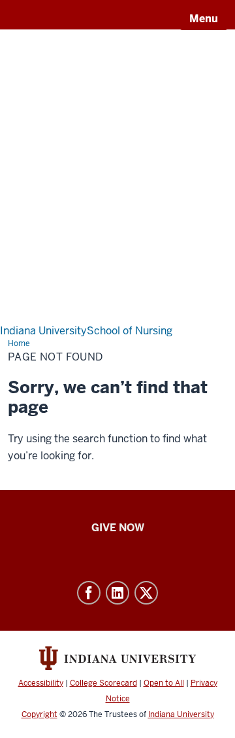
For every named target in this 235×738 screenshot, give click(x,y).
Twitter (146, 593)
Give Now (117, 528)
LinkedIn (117, 593)
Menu (203, 19)
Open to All (164, 683)
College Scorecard (103, 683)
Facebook (89, 593)
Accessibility (40, 683)
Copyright (39, 714)
